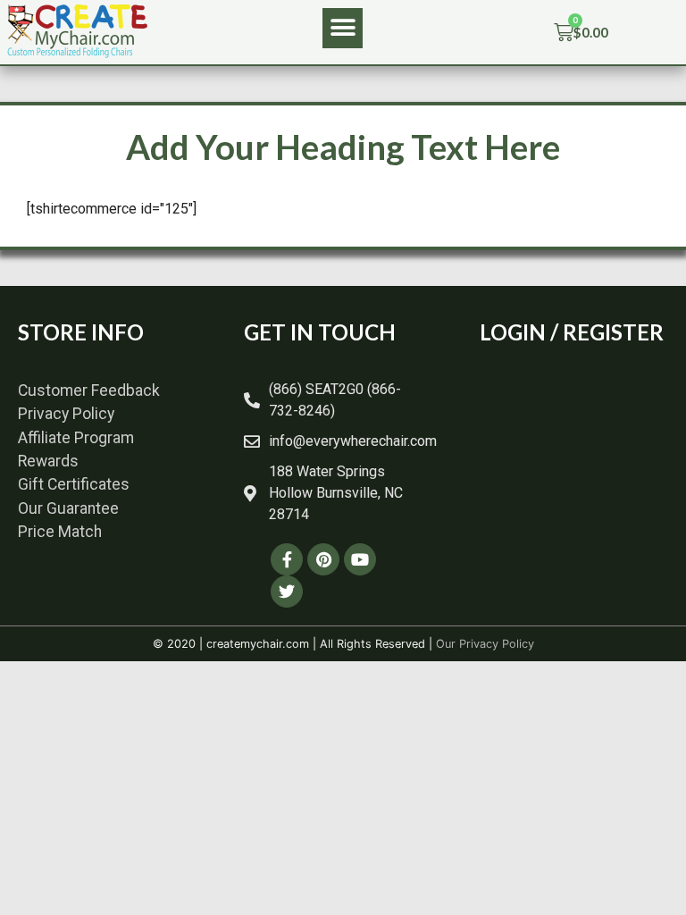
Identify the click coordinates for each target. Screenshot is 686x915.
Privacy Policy (66, 414)
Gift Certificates (74, 484)
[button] (342, 28)
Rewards (48, 461)
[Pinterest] (323, 559)
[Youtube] (360, 559)
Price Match (60, 532)
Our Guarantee (68, 508)
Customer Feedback (89, 390)
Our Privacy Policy (485, 644)
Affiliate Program (76, 438)
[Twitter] (287, 591)
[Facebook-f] (287, 559)
